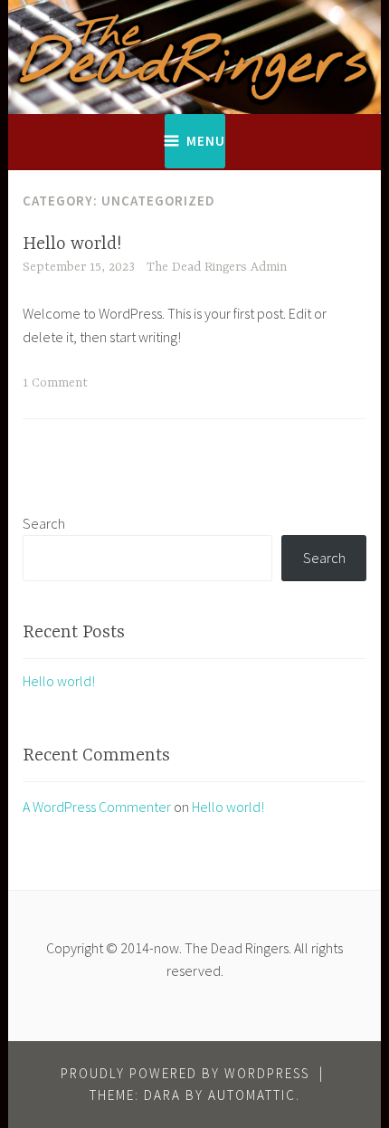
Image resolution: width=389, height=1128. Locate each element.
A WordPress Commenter (97, 807)
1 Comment (55, 383)
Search (44, 523)
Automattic (252, 1095)
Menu (205, 140)
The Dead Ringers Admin (217, 267)
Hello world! (72, 244)
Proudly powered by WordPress (185, 1073)
